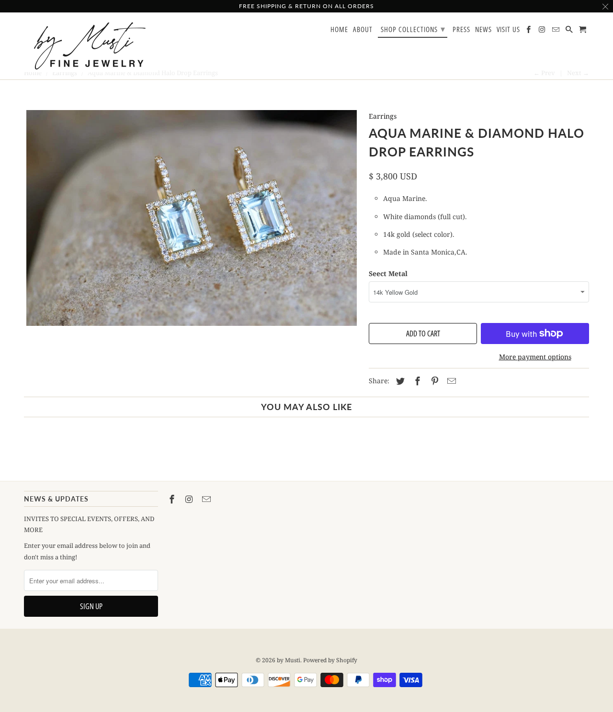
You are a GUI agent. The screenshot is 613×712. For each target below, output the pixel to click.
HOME (339, 29)
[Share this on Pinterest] (433, 381)
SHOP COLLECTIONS (413, 28)
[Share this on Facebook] (416, 381)
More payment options (535, 356)
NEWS (483, 29)
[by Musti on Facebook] (173, 499)
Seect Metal (388, 273)
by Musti (288, 660)
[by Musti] (91, 46)
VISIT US (508, 29)
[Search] (570, 31)
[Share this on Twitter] (399, 381)
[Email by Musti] (207, 499)
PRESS (461, 29)
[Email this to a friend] (450, 381)
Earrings (383, 116)
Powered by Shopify (330, 660)
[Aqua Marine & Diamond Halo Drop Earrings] (191, 218)
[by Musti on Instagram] (190, 499)
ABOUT (363, 29)
